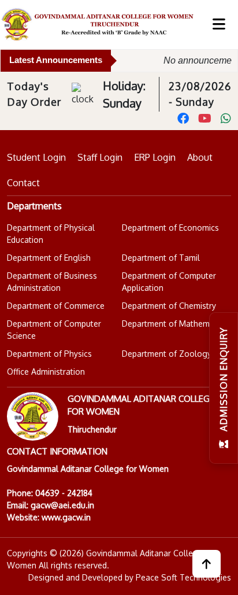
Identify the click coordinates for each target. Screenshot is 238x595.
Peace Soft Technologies (183, 577)
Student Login (36, 157)
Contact (23, 183)
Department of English (49, 258)
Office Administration (46, 371)
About (200, 157)
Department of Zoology (166, 354)
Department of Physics (49, 354)
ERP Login (155, 157)
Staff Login (99, 157)
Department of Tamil (161, 258)
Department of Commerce (56, 306)
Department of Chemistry (169, 306)
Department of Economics (170, 227)
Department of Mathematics (174, 323)
